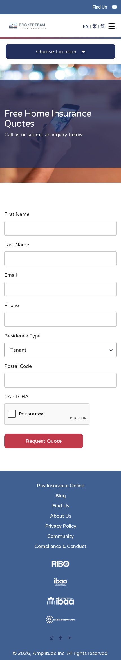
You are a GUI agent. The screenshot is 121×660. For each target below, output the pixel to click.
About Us (60, 516)
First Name (17, 214)
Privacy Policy (60, 526)
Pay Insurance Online (60, 486)
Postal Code (18, 366)
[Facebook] (60, 638)
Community (60, 536)
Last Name (16, 244)
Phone (11, 305)
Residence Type (22, 336)
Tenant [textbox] (18, 350)
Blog (60, 496)
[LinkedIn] (69, 638)
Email (10, 275)
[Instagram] (51, 638)
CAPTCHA (16, 397)
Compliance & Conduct (60, 546)
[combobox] (60, 350)
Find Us (99, 7)
